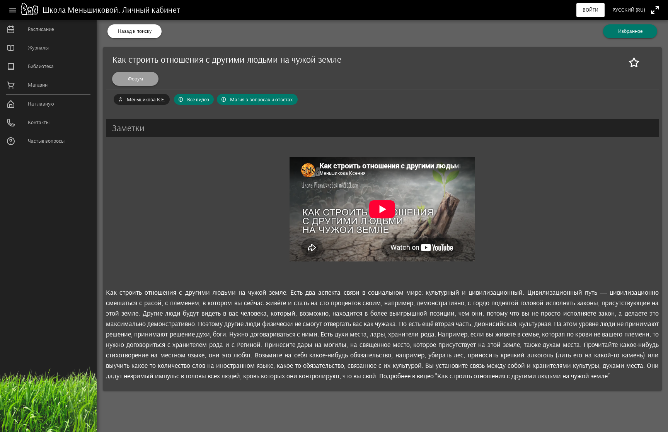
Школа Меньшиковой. (82, 10)
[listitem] (48, 29)
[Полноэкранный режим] (655, 10)
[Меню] (13, 10)
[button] (382, 128)
